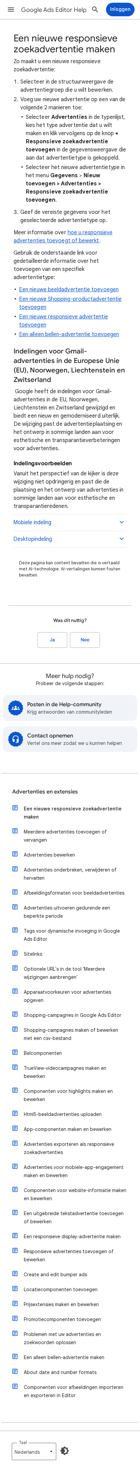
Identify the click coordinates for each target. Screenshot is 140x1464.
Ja (52, 640)
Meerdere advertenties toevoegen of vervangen (65, 836)
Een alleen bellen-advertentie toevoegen (69, 334)
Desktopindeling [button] (32, 539)
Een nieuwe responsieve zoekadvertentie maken (73, 813)
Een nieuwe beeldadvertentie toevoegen (69, 289)
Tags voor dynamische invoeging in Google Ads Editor (72, 935)
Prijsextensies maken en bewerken (61, 1304)
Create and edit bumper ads (55, 1274)
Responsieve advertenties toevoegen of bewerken (68, 1255)
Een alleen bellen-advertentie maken (64, 1357)
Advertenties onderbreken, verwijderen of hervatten (70, 874)
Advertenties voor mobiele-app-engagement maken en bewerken (74, 1171)
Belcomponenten (43, 1053)
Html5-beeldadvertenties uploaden (63, 1114)
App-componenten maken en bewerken (67, 1129)
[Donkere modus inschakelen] (64, 1451)
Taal (23, 1442)
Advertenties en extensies (45, 791)
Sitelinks (33, 954)
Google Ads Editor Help (54, 10)
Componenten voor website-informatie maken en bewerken (75, 1194)
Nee (85, 640)
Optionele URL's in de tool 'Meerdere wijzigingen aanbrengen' (64, 973)
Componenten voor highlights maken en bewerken (68, 1095)
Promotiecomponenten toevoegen (62, 1319)
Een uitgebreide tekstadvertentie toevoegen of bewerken (74, 1217)
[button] (11, 9)
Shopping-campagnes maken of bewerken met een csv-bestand (71, 1034)
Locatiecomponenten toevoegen (61, 1289)
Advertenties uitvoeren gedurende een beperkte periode (67, 912)
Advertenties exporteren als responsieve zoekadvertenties (69, 1148)
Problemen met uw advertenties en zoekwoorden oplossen (62, 1338)
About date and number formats (60, 1372)
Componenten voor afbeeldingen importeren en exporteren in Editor (73, 1391)
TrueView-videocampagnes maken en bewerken (65, 1072)
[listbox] (34, 1451)
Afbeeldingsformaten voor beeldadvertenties (74, 893)
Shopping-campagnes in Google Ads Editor (72, 1015)
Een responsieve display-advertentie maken (72, 1236)
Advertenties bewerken (49, 855)
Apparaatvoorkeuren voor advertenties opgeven (67, 996)
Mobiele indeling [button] (32, 522)
